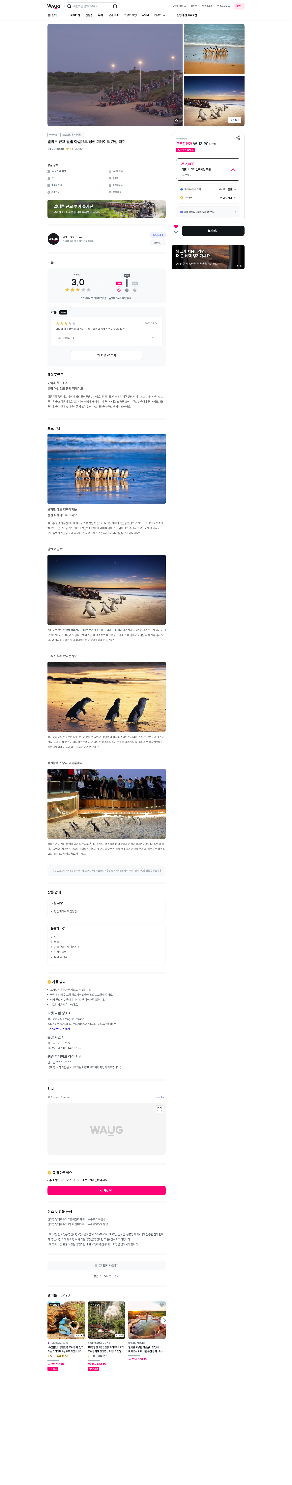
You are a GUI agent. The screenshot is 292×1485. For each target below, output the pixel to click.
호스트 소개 (158, 234)
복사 (116, 1276)
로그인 (239, 6)
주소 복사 (160, 1096)
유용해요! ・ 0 (68, 338)
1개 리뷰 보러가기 (106, 355)
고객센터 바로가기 (109, 1265)
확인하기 (108, 1190)
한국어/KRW (223, 6)
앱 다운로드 (207, 6)
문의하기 (158, 242)
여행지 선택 (177, 6)
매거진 (194, 6)
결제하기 (213, 231)
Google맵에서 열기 (58, 1029)
